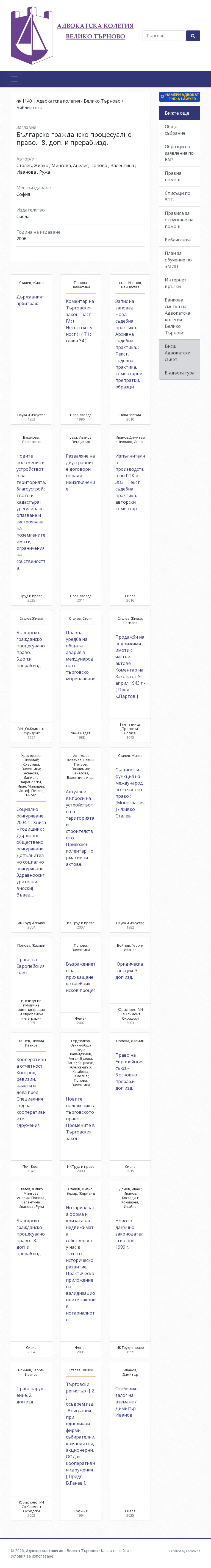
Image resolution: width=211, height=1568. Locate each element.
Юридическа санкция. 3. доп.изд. (129, 970)
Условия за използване (32, 1556)
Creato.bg (193, 1551)
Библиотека (29, 108)
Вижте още (177, 113)
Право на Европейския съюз (30, 966)
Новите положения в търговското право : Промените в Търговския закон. (80, 1118)
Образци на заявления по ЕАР (179, 153)
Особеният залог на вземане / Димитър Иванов (126, 1402)
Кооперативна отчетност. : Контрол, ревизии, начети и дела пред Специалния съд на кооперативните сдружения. (31, 1092)
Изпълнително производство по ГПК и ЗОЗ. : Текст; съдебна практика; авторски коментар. (130, 482)
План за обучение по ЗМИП (178, 259)
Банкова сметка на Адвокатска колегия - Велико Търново (177, 316)
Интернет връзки (176, 283)
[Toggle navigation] (14, 79)
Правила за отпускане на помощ (179, 219)
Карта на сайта (115, 1550)
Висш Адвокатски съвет (177, 352)
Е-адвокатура (180, 373)
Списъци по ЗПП (177, 196)
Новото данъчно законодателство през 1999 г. (129, 1234)
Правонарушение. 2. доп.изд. (30, 1395)
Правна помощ (173, 176)
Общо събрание (175, 129)
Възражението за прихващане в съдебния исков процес (81, 977)
